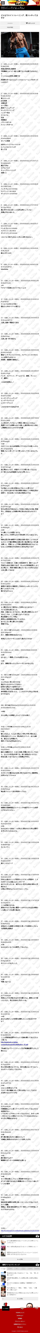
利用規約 (20, 1318)
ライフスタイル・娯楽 (3, 1269)
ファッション (23, 1269)
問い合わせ (20, 1327)
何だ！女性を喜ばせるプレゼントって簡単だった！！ (22, 1246)
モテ (17, 1268)
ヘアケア (30, 1268)
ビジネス (10, 1268)
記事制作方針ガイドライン (20, 1324)
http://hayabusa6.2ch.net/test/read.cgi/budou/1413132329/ (20, 1230)
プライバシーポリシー (20, 1321)
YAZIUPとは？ (20, 1315)
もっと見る (20, 1259)
